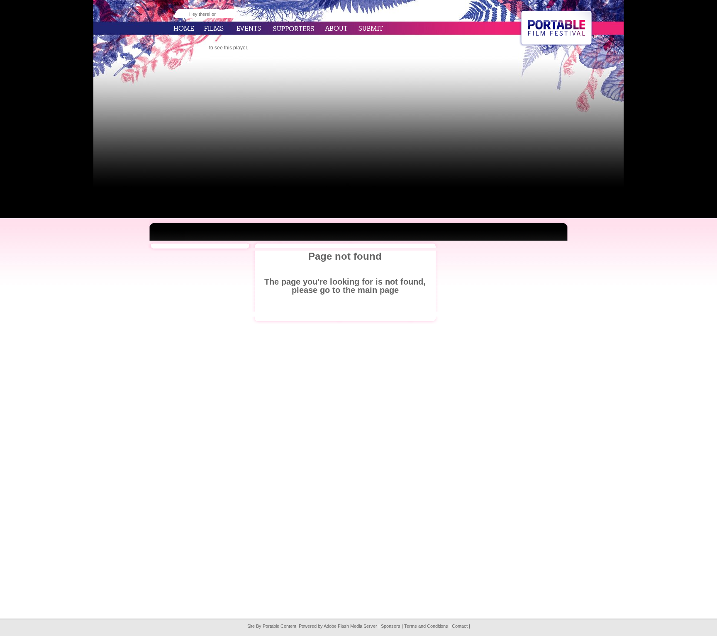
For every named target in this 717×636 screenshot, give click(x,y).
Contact (460, 626)
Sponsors (390, 626)
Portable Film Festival (556, 27)
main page (378, 290)
